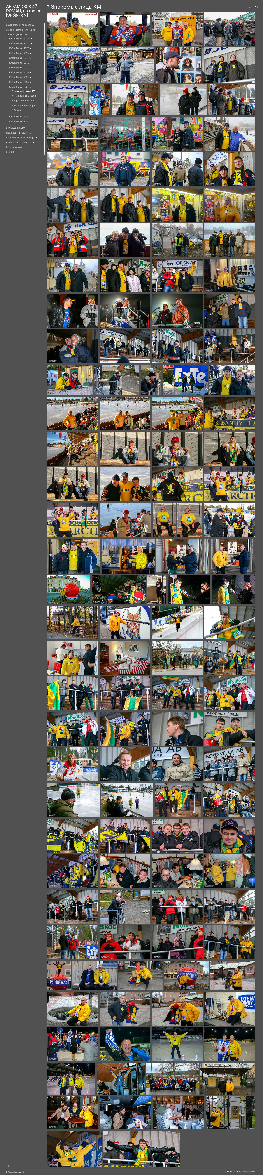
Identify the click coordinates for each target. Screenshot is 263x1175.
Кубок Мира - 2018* (19, 43)
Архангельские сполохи (19, 142)
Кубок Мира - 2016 (19, 53)
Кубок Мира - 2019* (19, 38)
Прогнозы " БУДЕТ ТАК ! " (19, 132)
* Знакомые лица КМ (23, 91)
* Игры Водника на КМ (24, 100)
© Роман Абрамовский (15, 1172)
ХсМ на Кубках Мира (17, 34)
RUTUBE (10, 152)
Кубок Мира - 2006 (19, 116)
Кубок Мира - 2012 (19, 62)
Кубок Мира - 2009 (19, 77)
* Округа (16, 110)
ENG (256, 7)
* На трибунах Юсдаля (24, 95)
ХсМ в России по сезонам (20, 25)
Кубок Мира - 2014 (19, 58)
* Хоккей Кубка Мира (23, 105)
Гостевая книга (14, 147)
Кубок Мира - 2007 (19, 87)
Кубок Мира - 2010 (19, 72)
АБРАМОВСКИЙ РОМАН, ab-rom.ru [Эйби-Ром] (23, 11)
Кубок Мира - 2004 (19, 121)
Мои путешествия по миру (20, 137)
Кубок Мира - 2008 (19, 82)
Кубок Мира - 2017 (19, 48)
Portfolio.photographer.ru (247, 1172)
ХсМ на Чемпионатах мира (20, 29)
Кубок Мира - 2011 (19, 67)
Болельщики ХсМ (15, 128)
